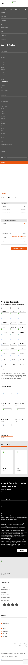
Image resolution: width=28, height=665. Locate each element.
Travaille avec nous (7, 633)
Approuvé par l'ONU (5, 101)
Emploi (3, 31)
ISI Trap (3, 137)
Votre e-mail (5, 272)
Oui (24, 241)
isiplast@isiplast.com (5, 597)
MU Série (3, 67)
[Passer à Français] (11, 9)
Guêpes (2, 141)
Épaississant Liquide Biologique (7, 88)
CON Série (3, 85)
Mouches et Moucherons (5, 149)
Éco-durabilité (6, 623)
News (2, 24)
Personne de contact (7, 259)
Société (3, 12)
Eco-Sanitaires (4, 81)
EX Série (2, 108)
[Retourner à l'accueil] (14, 3)
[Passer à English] (6, 9)
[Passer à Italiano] (20, 9)
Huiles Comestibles (4, 90)
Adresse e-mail (5, 492)
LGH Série (3, 60)
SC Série (2, 79)
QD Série (3, 74)
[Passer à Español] (25, 9)
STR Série (3, 133)
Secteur (3, 506)
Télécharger (4, 27)
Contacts (3, 35)
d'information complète (20, 282)
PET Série (3, 69)
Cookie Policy (14, 643)
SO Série (2, 128)
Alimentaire (4, 51)
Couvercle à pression (16, 236)
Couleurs (3, 20)
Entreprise (5, 252)
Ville (4, 265)
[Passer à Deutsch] (16, 9)
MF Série (3, 64)
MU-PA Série (3, 93)
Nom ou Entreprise (6, 499)
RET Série (3, 77)
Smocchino (3, 157)
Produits (3, 16)
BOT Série (3, 57)
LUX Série (3, 62)
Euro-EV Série (4, 106)
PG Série (2, 72)
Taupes (2, 146)
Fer (24, 226)
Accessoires (3, 55)
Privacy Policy (23, 643)
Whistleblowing (23, 646)
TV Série (2, 135)
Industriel (3, 95)
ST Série (2, 130)
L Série (2, 111)
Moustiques (3, 151)
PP (24, 223)
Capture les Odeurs (4, 154)
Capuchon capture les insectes (6, 144)
